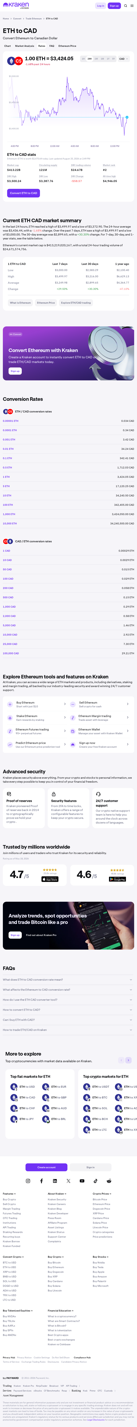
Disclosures (53, 1361)
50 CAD (7, 569)
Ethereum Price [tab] (67, 46)
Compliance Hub (82, 1357)
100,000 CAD (11, 653)
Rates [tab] (41, 46)
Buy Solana (54, 1285)
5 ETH (6, 486)
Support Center (57, 1236)
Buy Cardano (55, 1281)
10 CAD (7, 560)
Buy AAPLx (9, 1325)
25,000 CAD (10, 644)
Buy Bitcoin (54, 1262)
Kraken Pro (28, 1385)
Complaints (54, 1241)
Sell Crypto (9, 1204)
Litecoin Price (100, 1227)
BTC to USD (9, 1262)
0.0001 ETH (10, 430)
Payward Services (22, 1390)
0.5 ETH (7, 467)
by (11, 1378)
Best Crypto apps (58, 1335)
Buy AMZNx (9, 1335)
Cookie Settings (42, 1357)
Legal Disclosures (96, 1419)
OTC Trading (10, 1218)
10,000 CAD (10, 634)
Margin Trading (11, 1208)
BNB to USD (9, 1276)
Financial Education (60, 1310)
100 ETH (8, 504)
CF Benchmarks (52, 1390)
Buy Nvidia (99, 1262)
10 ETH (7, 495)
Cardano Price (101, 1218)
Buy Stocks (100, 1256)
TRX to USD (9, 1295)
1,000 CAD (9, 606)
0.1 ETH (7, 458)
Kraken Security (57, 1199)
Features (9, 1193)
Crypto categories (103, 1232)
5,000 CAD (9, 625)
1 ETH (6, 476)
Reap (64, 1390)
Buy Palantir (99, 1281)
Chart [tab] (7, 46)
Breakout (54, 1385)
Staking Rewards (13, 1232)
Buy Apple (98, 1271)
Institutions (9, 1222)
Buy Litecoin (55, 1290)
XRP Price (98, 1213)
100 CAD (8, 578)
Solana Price (100, 1222)
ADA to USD (9, 1290)
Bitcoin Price (100, 1199)
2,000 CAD (9, 616)
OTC (100, 1390)
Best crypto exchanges (61, 1339)
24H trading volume (81, 165)
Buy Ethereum (56, 1267)
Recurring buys (11, 1236)
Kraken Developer (58, 1213)
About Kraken (57, 1193)
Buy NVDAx (9, 1316)
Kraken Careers (57, 1204)
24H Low (43, 176)
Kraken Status (56, 1232)
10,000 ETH (10, 523)
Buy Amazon (100, 1276)
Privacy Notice (24, 1357)
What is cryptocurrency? (62, 1316)
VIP (62, 1385)
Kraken (17, 1385)
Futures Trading (12, 1213)
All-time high (109, 176)
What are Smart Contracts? (64, 1321)
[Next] (128, 1060)
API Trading (9, 1227)
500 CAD (8, 597)
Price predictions (102, 1236)
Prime (92, 1390)
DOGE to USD (11, 1285)
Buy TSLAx (9, 1321)
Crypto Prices (102, 1193)
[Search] (125, 6)
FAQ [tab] (51, 46)
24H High (11, 176)
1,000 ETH (9, 514)
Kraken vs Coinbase (59, 1344)
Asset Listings (56, 1227)
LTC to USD (9, 1299)
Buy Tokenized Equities (17, 1310)
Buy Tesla (98, 1267)
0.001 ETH (9, 439)
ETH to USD (9, 1267)
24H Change (77, 176)
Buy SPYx (8, 1330)
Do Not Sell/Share (61, 1357)
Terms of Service (11, 1361)
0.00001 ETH (10, 421)
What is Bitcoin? (57, 1325)
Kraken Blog (55, 1208)
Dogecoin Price (101, 1208)
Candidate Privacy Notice (74, 1361)
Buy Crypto (9, 1199)
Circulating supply (48, 165)
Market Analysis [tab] (24, 46)
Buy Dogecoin (56, 1271)
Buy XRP (52, 1276)
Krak (85, 1390)
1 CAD (6, 550)
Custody (108, 1390)
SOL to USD (9, 1281)
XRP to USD (9, 1271)
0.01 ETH (8, 448)
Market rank (109, 165)
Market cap (13, 165)
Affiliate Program (57, 1222)
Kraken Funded (11, 1246)
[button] (83, 59)
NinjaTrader (41, 1385)
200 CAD (8, 588)
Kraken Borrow (11, 1241)
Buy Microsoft (101, 1285)
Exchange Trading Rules (33, 1361)
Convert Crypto (13, 1256)
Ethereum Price (101, 1204)
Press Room (54, 1218)
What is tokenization (60, 1330)
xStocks (38, 1390)
